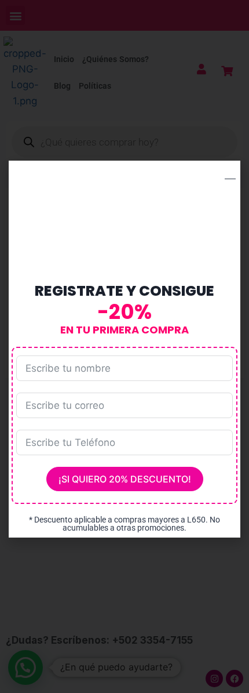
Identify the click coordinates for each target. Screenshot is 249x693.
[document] (124, 346)
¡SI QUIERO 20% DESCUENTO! (124, 479)
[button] (230, 173)
